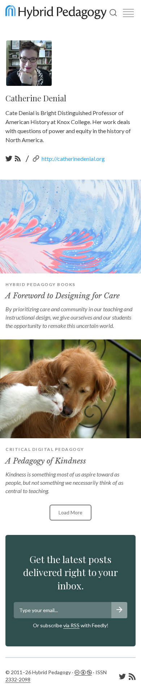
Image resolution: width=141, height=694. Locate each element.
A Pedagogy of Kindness (45, 461)
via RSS (71, 625)
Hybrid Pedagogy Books (40, 284)
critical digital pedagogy (44, 449)
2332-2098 (17, 679)
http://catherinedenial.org (73, 158)
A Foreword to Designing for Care (62, 295)
